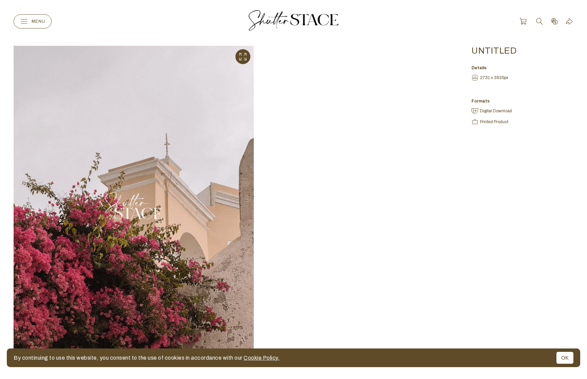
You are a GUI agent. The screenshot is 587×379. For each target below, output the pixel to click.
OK (565, 358)
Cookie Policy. (262, 358)
